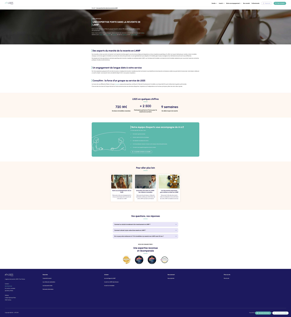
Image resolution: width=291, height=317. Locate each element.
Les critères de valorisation (49, 282)
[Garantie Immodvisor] (164, 260)
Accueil (93, 8)
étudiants (108, 34)
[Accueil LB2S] (9, 3)
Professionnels (255, 3)
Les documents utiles (47, 285)
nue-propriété (133, 34)
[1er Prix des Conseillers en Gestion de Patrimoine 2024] (139, 260)
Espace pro (267, 3)
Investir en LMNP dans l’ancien (111, 282)
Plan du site (226, 278)
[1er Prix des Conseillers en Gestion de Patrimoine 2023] (152, 260)
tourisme (114, 34)
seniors (101, 34)
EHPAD (142, 33)
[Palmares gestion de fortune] (126, 260)
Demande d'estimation (264, 313)
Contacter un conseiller (281, 313)
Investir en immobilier (109, 285)
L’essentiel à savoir (47, 278)
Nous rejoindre (171, 278)
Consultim (117, 84)
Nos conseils (246, 3)
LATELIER (16, 312)
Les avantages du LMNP (109, 278)
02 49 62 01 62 (8, 286)
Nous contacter (281, 3)
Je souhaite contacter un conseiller (142, 151)
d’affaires (125, 34)
